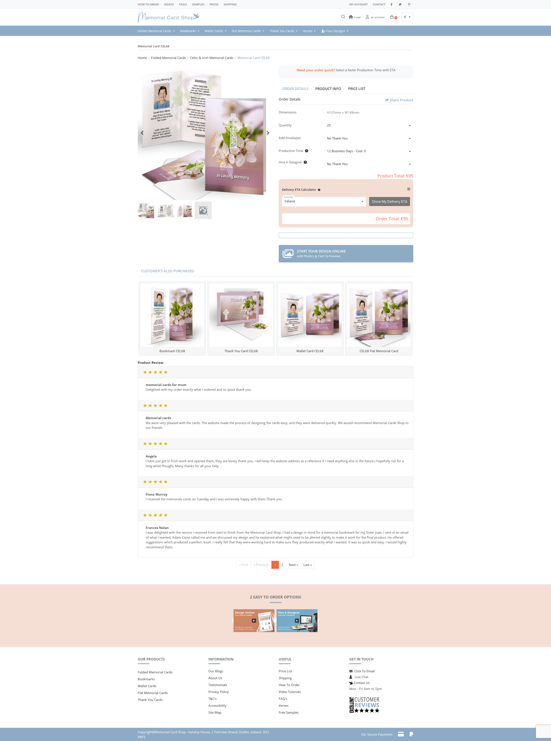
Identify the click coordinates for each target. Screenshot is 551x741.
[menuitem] (157, 31)
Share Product (401, 100)
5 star (165, 372)
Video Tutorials (290, 692)
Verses (283, 705)
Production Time (291, 151)
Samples (198, 4)
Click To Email (364, 671)
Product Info (328, 88)
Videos (169, 4)
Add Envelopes (290, 138)
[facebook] (392, 4)
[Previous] (142, 133)
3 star (155, 372)
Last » (307, 565)
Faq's (183, 4)
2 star (150, 372)
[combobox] (407, 17)
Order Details (295, 88)
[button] (318, 190)
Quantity (285, 125)
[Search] (343, 17)
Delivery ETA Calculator (299, 190)
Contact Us (362, 683)
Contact (379, 4)
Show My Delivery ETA (389, 201)
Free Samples (289, 712)
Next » (293, 565)
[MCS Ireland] (170, 17)
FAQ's (283, 698)
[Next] (268, 133)
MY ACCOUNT (358, 4)
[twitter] (401, 4)
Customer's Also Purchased (167, 271)
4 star (160, 372)
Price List (356, 88)
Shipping (230, 4)
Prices (213, 4)
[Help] (305, 151)
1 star (144, 372)
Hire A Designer (290, 162)
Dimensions (287, 112)
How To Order (148, 4)
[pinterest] (409, 4)
